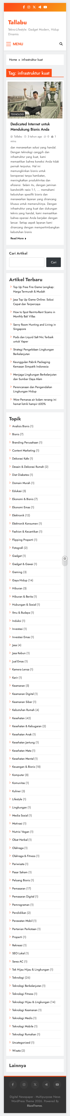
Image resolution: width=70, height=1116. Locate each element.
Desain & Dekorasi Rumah (28, 467)
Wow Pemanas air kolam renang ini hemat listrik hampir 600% (34, 401)
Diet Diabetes (20, 475)
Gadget (17, 556)
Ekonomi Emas (21, 507)
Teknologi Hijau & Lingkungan (31, 1002)
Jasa (14, 645)
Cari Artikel (18, 253)
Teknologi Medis (22, 1018)
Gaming (17, 572)
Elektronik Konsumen (25, 523)
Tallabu (17, 22)
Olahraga (18, 848)
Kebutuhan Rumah (23, 710)
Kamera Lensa (20, 669)
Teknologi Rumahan (24, 1034)
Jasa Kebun (19, 653)
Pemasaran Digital (23, 896)
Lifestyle (17, 799)
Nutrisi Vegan (20, 832)
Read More (17, 238)
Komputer (18, 775)
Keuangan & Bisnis (23, 767)
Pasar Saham (20, 872)
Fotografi (17, 548)
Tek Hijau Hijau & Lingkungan (30, 969)
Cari (53, 262)
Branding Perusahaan (25, 442)
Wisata (16, 1050)
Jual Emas (18, 661)
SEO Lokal (18, 953)
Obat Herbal (20, 840)
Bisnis (15, 434)
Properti (17, 937)
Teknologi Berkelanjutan (26, 986)
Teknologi (17, 114)
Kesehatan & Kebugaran (27, 726)
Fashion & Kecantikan (25, 531)
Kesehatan (18, 718)
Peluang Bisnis (21, 880)
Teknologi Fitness (22, 994)
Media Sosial (20, 815)
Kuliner (16, 791)
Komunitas (18, 783)
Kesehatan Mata (21, 751)
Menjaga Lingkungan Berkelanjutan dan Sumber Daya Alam (35, 376)
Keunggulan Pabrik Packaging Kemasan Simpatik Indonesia (31, 364)
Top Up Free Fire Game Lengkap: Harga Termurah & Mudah (33, 289)
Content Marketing (23, 450)
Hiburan (17, 588)
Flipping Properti (22, 540)
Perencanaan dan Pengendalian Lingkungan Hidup (32, 389)
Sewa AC (17, 961)
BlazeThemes (34, 1106)
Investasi (17, 629)
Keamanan (18, 686)
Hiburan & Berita (22, 596)
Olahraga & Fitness (23, 856)
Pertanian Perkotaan (24, 929)
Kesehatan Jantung (23, 742)
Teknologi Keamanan (25, 1010)
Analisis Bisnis (20, 426)
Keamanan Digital (23, 694)
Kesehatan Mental (23, 759)
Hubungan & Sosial (24, 604)
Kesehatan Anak (22, 734)
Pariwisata (18, 864)
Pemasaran (18, 888)
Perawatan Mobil (22, 921)
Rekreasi (17, 945)
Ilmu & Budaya (21, 612)
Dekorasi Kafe (20, 458)
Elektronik (18, 515)
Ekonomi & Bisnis (22, 499)
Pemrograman (21, 905)
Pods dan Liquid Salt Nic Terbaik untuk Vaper (33, 339)
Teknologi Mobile (22, 1026)
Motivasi (17, 823)
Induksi (16, 621)
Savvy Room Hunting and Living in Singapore (34, 326)
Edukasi (17, 491)
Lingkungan (19, 807)
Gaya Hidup (19, 580)
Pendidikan (19, 913)
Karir (15, 677)
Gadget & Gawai (22, 564)
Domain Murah (21, 483)
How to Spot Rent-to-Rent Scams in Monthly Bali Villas (34, 314)
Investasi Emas (21, 637)
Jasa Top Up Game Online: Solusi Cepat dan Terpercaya (33, 301)
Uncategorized (21, 1042)
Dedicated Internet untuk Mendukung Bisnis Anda (30, 126)
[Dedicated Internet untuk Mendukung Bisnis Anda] (35, 100)
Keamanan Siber (22, 702)
